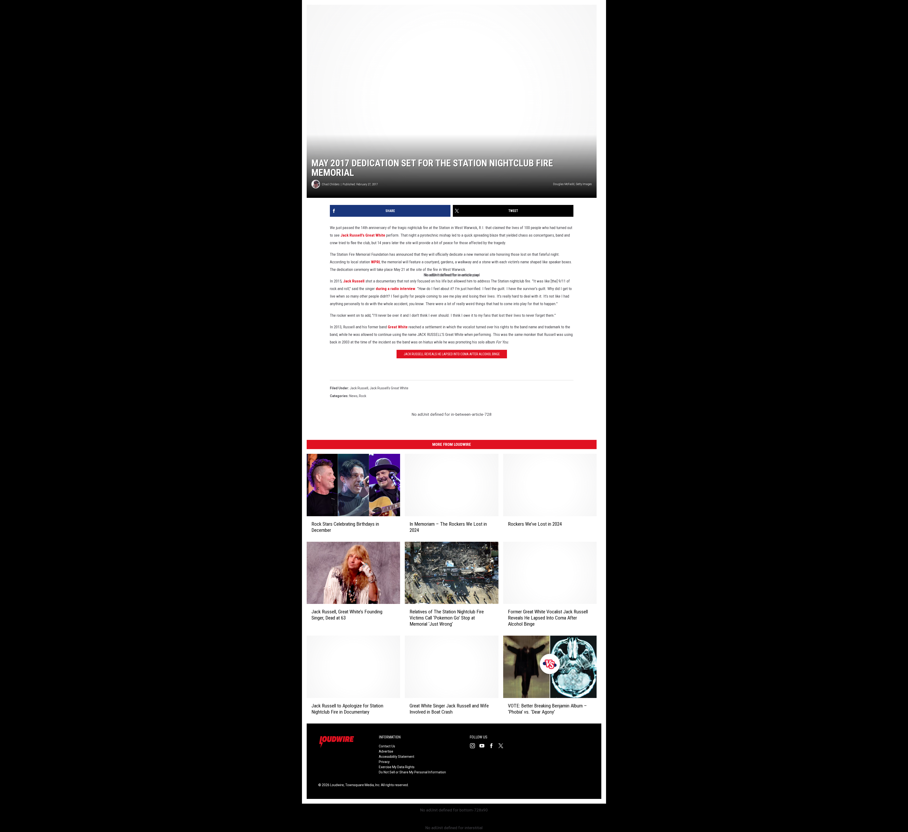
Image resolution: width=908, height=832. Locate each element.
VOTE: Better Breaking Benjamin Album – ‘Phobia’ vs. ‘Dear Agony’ (547, 709)
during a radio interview (395, 288)
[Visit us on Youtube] (484, 746)
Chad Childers (331, 184)
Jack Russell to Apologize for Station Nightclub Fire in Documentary (347, 709)
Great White (398, 327)
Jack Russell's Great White (362, 235)
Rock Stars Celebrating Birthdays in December (345, 527)
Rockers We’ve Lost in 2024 (535, 524)
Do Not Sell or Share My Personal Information (412, 772)
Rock (362, 396)
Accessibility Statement (396, 756)
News (353, 396)
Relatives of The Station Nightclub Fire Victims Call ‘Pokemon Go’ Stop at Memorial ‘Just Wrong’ (447, 618)
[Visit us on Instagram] (474, 746)
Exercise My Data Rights (397, 767)
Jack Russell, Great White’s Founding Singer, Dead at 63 (346, 615)
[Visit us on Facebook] (493, 746)
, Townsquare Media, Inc (362, 785)
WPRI (375, 262)
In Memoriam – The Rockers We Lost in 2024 (448, 527)
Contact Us (387, 746)
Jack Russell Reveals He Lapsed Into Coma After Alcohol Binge (452, 354)
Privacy (384, 762)
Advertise (386, 751)
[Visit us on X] (502, 746)
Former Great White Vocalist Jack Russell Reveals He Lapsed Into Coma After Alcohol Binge (548, 618)
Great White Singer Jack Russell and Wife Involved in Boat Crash (449, 709)
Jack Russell (353, 281)
